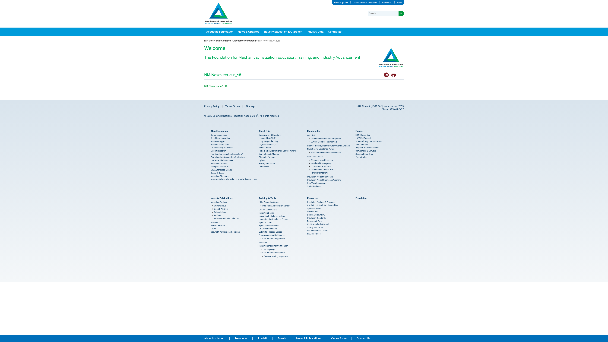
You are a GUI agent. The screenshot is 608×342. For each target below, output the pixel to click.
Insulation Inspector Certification (273, 246)
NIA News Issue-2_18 (216, 86)
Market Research (218, 151)
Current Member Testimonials (324, 142)
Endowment (387, 2)
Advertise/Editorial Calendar (226, 218)
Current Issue (220, 206)
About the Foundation (219, 31)
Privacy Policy (211, 106)
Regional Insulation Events (367, 147)
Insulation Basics (266, 213)
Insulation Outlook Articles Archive (322, 205)
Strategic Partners (267, 157)
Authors (217, 215)
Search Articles (221, 209)
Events (359, 131)
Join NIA (311, 135)
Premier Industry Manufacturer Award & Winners (328, 146)
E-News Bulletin (218, 225)
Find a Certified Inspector (273, 252)
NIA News (215, 222)
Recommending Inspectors (276, 256)
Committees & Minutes (269, 154)
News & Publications (222, 198)
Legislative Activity (267, 144)
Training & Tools (267, 198)
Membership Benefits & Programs (326, 138)
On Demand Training (268, 229)
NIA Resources (314, 234)
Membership (313, 131)
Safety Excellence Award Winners (326, 152)
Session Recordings (364, 154)
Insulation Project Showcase (320, 177)
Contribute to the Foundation (365, 2)
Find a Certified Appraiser (222, 160)
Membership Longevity (321, 163)
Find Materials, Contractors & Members (228, 157)
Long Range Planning (268, 141)
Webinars (263, 242)
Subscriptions (220, 212)
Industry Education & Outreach (282, 31)
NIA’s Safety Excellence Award (320, 149)
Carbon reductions (219, 135)
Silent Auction (361, 144)
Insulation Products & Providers (321, 202)
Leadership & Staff (267, 138)
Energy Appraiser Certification (272, 235)
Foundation (361, 198)
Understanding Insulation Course (273, 219)
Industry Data (315, 31)
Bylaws (262, 160)
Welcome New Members (322, 160)
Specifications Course (269, 225)
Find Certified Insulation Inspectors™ (227, 154)
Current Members (315, 156)
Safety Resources (315, 227)
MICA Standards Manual (221, 170)
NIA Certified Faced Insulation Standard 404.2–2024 (234, 179)
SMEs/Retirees (314, 186)
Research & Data (314, 221)
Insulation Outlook (219, 163)
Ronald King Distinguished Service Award (277, 151)
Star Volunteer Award (316, 183)
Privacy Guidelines (267, 163)
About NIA (264, 131)
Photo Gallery (361, 157)
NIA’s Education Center (269, 202)
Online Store (312, 211)
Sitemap (250, 106)
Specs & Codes (217, 173)
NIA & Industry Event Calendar (368, 141)
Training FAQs (268, 249)
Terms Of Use (232, 106)
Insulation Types (218, 141)
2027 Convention (362, 135)
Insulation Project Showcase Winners (324, 180)
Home (399, 2)
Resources (312, 198)
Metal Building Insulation (222, 147)
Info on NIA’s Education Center (275, 206)
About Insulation (219, 131)
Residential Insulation (220, 144)
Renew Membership (320, 173)
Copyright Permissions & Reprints (225, 232)
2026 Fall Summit (363, 138)
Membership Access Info (322, 169)
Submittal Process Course (270, 232)
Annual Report (265, 147)
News (213, 229)
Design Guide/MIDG (220, 166)
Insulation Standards (220, 176)
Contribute (335, 31)
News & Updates (341, 2)
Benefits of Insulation (220, 138)
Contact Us (264, 166)
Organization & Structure (270, 135)
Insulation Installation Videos (272, 216)
